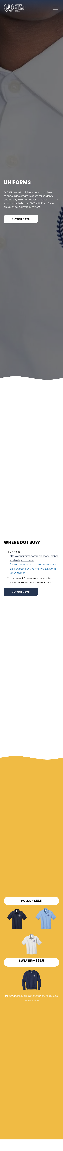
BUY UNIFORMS (21, 219)
